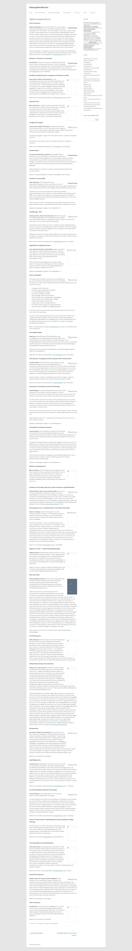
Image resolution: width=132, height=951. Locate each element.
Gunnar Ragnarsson (95, 27)
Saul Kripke (86, 42)
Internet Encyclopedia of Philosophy (92, 75)
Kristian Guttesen (54, 923)
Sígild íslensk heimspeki (89, 46)
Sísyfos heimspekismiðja (89, 91)
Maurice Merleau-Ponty (95, 37)
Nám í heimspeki (67, 12)
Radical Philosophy (88, 88)
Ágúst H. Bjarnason (97, 48)
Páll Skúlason (86, 40)
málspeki (98, 38)
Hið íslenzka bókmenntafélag (90, 71)
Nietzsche (86, 39)
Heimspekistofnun (88, 66)
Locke (94, 34)
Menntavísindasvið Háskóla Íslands (92, 79)
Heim (30, 12)
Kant (93, 33)
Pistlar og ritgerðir (40, 12)
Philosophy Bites (87, 84)
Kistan (85, 77)
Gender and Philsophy (89, 60)
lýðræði (96, 36)
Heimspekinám (87, 62)
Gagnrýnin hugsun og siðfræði (90, 58)
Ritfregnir (41, 923)
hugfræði (95, 31)
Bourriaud (86, 23)
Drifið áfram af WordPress (34, 944)
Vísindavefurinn (87, 110)
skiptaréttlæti (99, 42)
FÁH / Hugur (77, 12)
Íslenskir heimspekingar (54, 12)
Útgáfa (85, 12)
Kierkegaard (87, 34)
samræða (98, 40)
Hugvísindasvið (87, 73)
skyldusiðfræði (86, 44)
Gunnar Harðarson (87, 27)
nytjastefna (92, 39)
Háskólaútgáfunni (58, 54)
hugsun (98, 31)
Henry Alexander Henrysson (89, 30)
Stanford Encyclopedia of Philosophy (92, 102)
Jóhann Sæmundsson (88, 33)
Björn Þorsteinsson (94, 22)
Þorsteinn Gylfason (89, 50)
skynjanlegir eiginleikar (94, 44)
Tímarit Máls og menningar (90, 106)
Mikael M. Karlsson (87, 38)
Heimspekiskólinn (88, 64)
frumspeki (99, 23)
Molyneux (93, 38)
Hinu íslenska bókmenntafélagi (50, 504)
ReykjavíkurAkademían (89, 90)
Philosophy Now (87, 86)
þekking (96, 49)
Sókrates (85, 48)
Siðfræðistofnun (87, 93)
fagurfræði (94, 24)
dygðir (89, 23)
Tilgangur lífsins (90, 48)
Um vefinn (92, 12)
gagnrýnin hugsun (91, 26)
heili (100, 27)
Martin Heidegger (87, 37)
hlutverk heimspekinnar (88, 31)
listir (92, 34)
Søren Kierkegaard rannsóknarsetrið (92, 104)
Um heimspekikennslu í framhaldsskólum (93, 108)
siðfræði (92, 42)
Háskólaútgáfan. (39, 271)
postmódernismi (97, 39)
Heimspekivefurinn (38, 7)
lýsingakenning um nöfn (88, 35)
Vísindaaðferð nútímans (36, 933)
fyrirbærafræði (87, 25)
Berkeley (86, 22)
